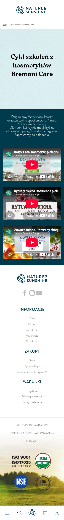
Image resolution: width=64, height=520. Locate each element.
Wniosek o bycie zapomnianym (32, 433)
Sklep (32, 360)
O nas (32, 318)
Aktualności (32, 330)
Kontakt (32, 324)
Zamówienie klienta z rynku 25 (32, 372)
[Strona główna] (32, 10)
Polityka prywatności (32, 396)
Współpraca (32, 336)
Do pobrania (32, 341)
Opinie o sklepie (32, 366)
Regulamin (32, 391)
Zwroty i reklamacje (32, 402)
